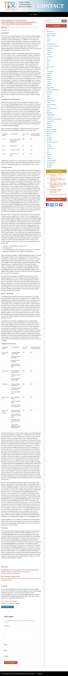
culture (49, 54)
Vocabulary (50, 164)
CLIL (48, 42)
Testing (49, 154)
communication (51, 44)
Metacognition (51, 100)
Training (49, 158)
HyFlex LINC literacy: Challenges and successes (56, 191)
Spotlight (49, 140)
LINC (48, 85)
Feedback (40, 673)
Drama (48, 60)
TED (48, 150)
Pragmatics (50, 117)
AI (47, 29)
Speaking (49, 137)
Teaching (49, 146)
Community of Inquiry (53, 46)
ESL (11, 601)
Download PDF (5, 30)
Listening (49, 92)
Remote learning (51, 129)
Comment (7, 625)
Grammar (14, 601)
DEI (48, 58)
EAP (48, 64)
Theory (49, 156)
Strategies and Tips (52, 142)
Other (48, 106)
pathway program (52, 108)
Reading (49, 123)
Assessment (50, 31)
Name (6, 644)
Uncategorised (51, 162)
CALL (48, 37)
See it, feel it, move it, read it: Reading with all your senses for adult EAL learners (58, 185)
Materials (49, 98)
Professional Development (54, 119)
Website (6, 656)
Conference (50, 48)
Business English (51, 35)
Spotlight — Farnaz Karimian (56, 175)
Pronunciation (51, 121)
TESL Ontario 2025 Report (58, 194)
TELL (48, 152)
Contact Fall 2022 (15, 603)
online (48, 102)
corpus (49, 50)
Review (49, 135)
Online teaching (51, 104)
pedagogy (49, 112)
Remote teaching (51, 131)
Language (49, 83)
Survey (48, 144)
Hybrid (48, 75)
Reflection (49, 125)
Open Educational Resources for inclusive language (57, 179)
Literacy (49, 94)
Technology (50, 148)
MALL (48, 96)
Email (6, 650)
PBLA (48, 110)
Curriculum (50, 56)
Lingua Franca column (53, 89)
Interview (49, 79)
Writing (49, 167)
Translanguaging (51, 160)
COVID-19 (49, 52)
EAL (48, 62)
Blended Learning (51, 33)
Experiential (50, 71)
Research (49, 133)
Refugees (49, 127)
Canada (49, 40)
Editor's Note (50, 67)
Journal (49, 81)
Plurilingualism (51, 114)
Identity (49, 77)
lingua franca (50, 87)
